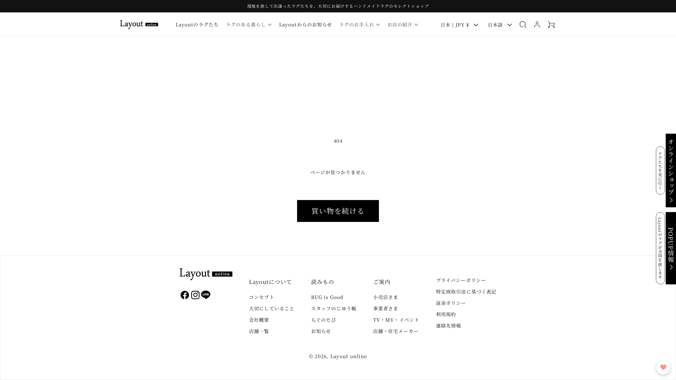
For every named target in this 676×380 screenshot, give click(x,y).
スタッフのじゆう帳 (333, 308)
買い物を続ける (338, 211)
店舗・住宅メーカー (396, 330)
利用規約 (446, 314)
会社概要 (259, 319)
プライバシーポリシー (461, 280)
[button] (248, 24)
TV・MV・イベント (396, 319)
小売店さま (385, 296)
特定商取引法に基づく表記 (466, 291)
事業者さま (385, 308)
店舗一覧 (259, 330)
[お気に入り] (663, 367)
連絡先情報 (448, 325)
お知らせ (321, 330)
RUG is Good (327, 296)
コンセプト (261, 296)
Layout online (348, 356)
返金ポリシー (451, 302)
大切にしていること (271, 308)
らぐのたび (323, 319)
